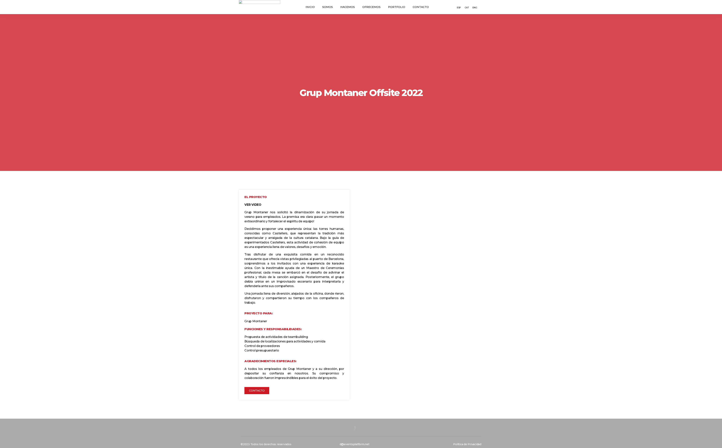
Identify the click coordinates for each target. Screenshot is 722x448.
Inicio (310, 7)
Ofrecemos (371, 7)
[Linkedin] (381, 444)
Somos (327, 7)
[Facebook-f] (374, 444)
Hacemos (347, 7)
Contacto (421, 7)
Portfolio (396, 7)
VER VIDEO (252, 204)
